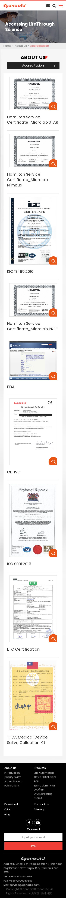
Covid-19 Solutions (45, 777)
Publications (12, 785)
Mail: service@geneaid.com (22, 885)
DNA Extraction (43, 794)
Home (7, 46)
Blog (7, 814)
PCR (36, 781)
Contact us (41, 804)
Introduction (12, 773)
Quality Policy (12, 777)
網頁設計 (34, 893)
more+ (38, 798)
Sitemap (39, 809)
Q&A (7, 809)
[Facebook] (29, 822)
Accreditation (39, 46)
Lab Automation (44, 773)
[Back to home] (15, 6)
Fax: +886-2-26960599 (18, 880)
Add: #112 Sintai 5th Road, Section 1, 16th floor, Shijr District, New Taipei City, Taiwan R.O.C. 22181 (33, 868)
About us (21, 46)
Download (11, 804)
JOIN (33, 846)
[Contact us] (48, 6)
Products (40, 768)
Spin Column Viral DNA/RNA (44, 787)
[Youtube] (37, 822)
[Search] (54, 6)
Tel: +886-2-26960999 (18, 876)
